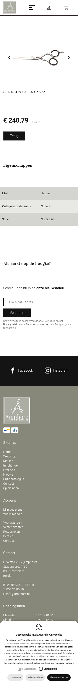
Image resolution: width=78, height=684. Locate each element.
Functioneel (29, 668)
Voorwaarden (12, 522)
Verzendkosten (13, 527)
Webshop (9, 456)
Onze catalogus (13, 479)
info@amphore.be (18, 594)
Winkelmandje (12, 514)
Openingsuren (14, 606)
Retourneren (11, 531)
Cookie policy (38, 663)
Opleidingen (11, 488)
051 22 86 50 (15, 589)
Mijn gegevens (12, 509)
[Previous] (9, 58)
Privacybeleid (10, 324)
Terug (14, 136)
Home (7, 452)
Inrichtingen (11, 465)
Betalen (8, 536)
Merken (8, 461)
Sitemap (9, 442)
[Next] (69, 58)
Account (9, 500)
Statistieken (50, 668)
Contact (8, 483)
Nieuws (8, 474)
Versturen (17, 313)
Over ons (9, 470)
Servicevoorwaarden (37, 324)
